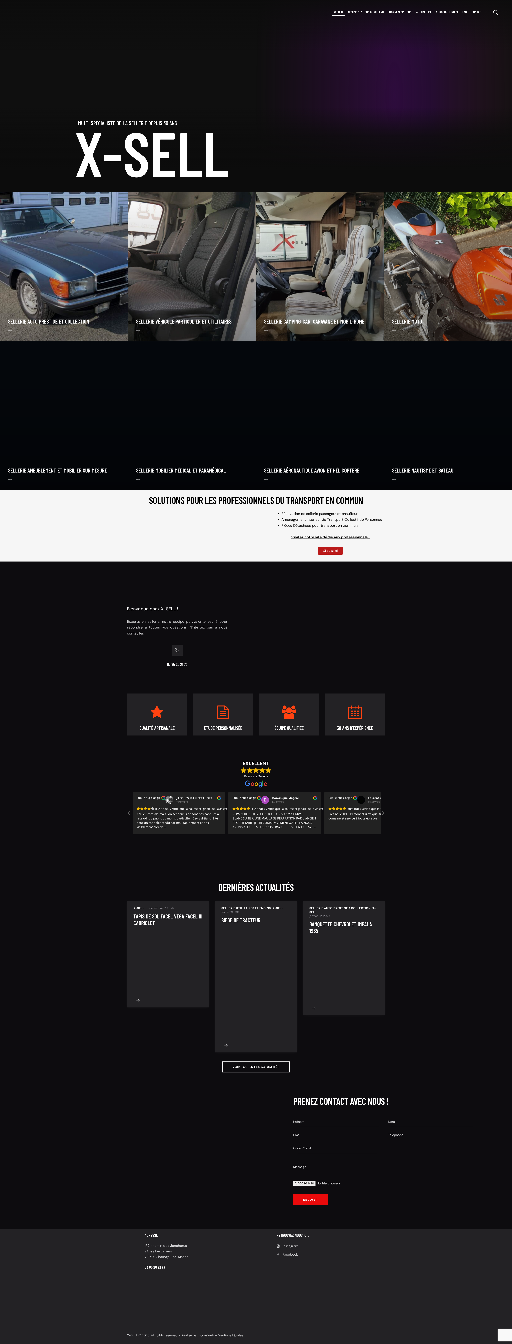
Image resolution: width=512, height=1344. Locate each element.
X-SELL (138, 908)
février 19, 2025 (231, 912)
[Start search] (495, 12)
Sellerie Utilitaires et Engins (246, 908)
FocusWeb (206, 1335)
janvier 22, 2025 (319, 916)
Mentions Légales (230, 1335)
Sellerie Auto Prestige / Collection (340, 908)
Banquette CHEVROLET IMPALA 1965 (340, 927)
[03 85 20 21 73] (177, 650)
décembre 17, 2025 (161, 908)
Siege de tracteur (240, 920)
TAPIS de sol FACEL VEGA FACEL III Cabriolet (167, 919)
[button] (383, 814)
